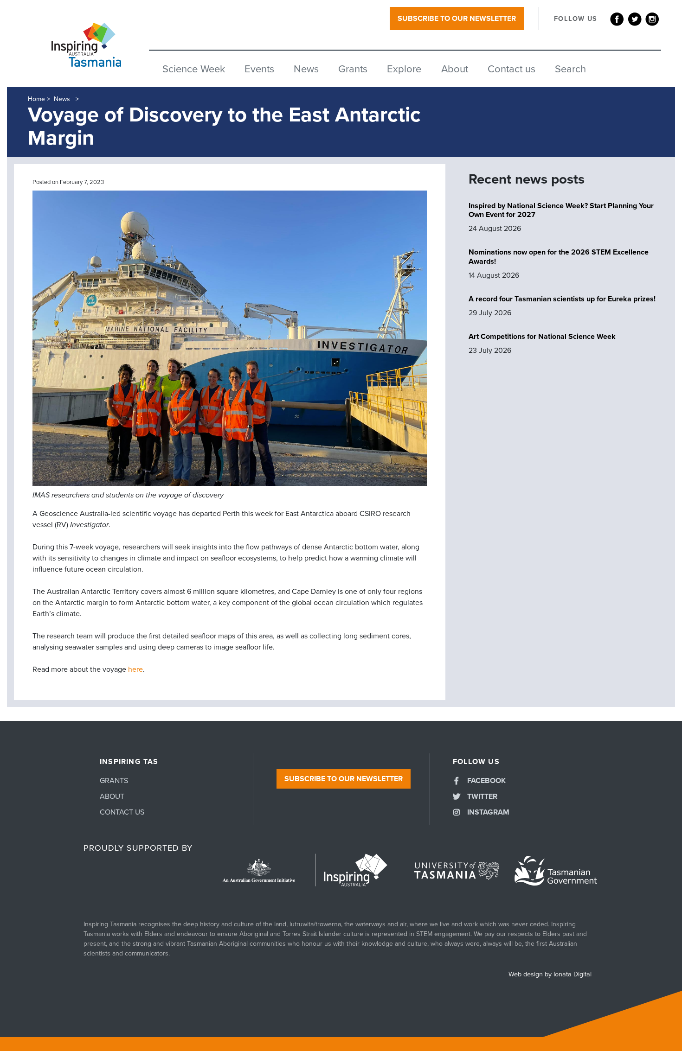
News (306, 69)
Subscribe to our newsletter (457, 18)
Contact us (511, 69)
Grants (352, 69)
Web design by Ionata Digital (550, 974)
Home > (39, 99)
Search (570, 69)
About (454, 69)
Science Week (193, 69)
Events (259, 69)
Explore (404, 69)
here (135, 669)
